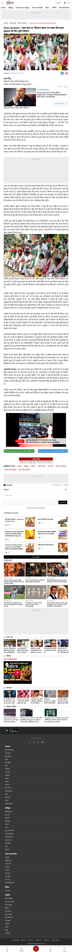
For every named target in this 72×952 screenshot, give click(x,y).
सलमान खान (8, 840)
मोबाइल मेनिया (11, 706)
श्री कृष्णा (7, 867)
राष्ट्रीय (6, 759)
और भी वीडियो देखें (10, 659)
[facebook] (29, 742)
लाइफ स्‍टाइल (41, 466)
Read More (20, 442)
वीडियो (8, 656)
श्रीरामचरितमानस (64, 8)
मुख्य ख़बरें (13, 23)
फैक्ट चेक (7, 797)
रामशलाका (8, 920)
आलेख (7, 824)
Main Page (16, 940)
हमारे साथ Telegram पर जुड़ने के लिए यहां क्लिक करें (53, 451)
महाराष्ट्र (7, 781)
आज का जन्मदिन (9, 902)
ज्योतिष (54, 8)
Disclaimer (38, 940)
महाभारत (7, 873)
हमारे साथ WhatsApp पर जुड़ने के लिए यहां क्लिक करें (19, 451)
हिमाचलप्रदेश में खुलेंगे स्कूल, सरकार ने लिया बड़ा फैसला (36, 462)
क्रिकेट (47, 8)
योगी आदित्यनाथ (9, 750)
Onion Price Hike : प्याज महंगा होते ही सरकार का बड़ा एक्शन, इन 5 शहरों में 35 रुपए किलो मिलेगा (23, 701)
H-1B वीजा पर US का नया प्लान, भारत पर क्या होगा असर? (9, 701)
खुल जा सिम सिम (9, 830)
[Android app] (11, 731)
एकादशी (7, 857)
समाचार (3, 8)
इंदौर (6, 766)
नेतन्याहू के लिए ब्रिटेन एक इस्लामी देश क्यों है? (50, 650)
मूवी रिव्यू (7, 821)
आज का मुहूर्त (8, 905)
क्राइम (6, 794)
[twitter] (34, 742)
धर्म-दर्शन (7, 879)
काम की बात (8, 788)
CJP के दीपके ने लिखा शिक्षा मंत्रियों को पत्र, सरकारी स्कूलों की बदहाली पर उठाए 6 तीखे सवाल (22, 650)
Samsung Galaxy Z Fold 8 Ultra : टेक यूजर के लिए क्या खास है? (11, 720)
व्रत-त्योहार (7, 876)
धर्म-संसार (50, 466)
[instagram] (42, 742)
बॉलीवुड (10, 8)
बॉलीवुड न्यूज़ (8, 811)
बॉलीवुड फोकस (9, 837)
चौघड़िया (7, 924)
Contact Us (46, 940)
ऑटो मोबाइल (8, 791)
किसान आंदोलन (22, 23)
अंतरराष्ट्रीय (7, 762)
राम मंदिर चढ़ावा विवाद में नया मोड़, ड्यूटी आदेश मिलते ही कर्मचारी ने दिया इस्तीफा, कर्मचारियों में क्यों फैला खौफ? (63, 701)
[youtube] (38, 742)
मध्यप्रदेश (7, 772)
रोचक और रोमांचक (24, 470)
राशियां (7, 908)
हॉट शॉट (7, 815)
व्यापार (7, 800)
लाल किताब (8, 911)
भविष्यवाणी (8, 860)
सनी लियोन (8, 843)
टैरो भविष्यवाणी (9, 917)
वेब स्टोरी (7, 818)
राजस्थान (7, 785)
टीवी (6, 846)
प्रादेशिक (7, 769)
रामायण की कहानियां (10, 470)
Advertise (30, 940)
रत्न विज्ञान (7, 933)
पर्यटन (6, 827)
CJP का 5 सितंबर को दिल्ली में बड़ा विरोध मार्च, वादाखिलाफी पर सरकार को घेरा (10, 650)
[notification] (69, 3)
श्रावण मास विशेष (37, 8)
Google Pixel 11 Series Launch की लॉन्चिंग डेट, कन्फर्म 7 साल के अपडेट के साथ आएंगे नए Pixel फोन (56, 720)
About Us (23, 940)
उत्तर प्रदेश (7, 753)
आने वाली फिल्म (9, 834)
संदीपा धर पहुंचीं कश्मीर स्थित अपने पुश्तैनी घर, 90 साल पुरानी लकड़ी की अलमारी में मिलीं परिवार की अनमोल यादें (36, 650)
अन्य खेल (7, 890)
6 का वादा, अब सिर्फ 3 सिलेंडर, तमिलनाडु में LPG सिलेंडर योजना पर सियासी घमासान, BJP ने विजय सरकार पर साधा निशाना (37, 701)
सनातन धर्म (8, 864)
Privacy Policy (55, 940)
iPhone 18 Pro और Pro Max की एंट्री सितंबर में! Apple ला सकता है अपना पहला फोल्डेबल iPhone (31, 720)
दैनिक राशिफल (9, 898)
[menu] (3, 3)
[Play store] (65, 3)
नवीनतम (9, 687)
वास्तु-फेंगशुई (8, 914)
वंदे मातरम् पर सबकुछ (22, 8)
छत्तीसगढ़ (7, 775)
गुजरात (7, 778)
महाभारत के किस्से (61, 466)
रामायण (7, 870)
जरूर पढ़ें (9, 637)
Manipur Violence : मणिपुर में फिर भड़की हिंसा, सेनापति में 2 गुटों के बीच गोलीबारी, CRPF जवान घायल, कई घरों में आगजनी (50, 701)
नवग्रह (6, 930)
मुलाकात (7, 849)
